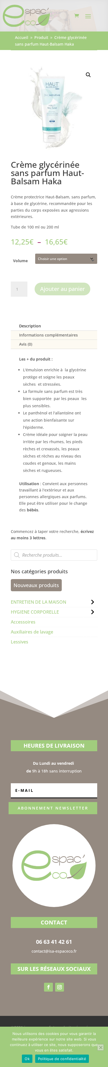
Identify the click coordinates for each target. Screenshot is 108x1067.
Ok (27, 1059)
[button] (88, 75)
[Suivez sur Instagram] (59, 987)
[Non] (100, 1047)
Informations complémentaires (48, 335)
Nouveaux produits (36, 585)
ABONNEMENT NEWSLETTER (53, 808)
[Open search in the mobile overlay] (54, 555)
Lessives (19, 642)
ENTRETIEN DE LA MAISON (38, 602)
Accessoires (23, 622)
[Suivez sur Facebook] (48, 987)
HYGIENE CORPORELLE (35, 612)
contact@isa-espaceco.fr (54, 951)
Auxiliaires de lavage (32, 632)
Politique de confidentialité (62, 1059)
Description (30, 325)
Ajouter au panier (62, 289)
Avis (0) (25, 344)
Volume (20, 260)
